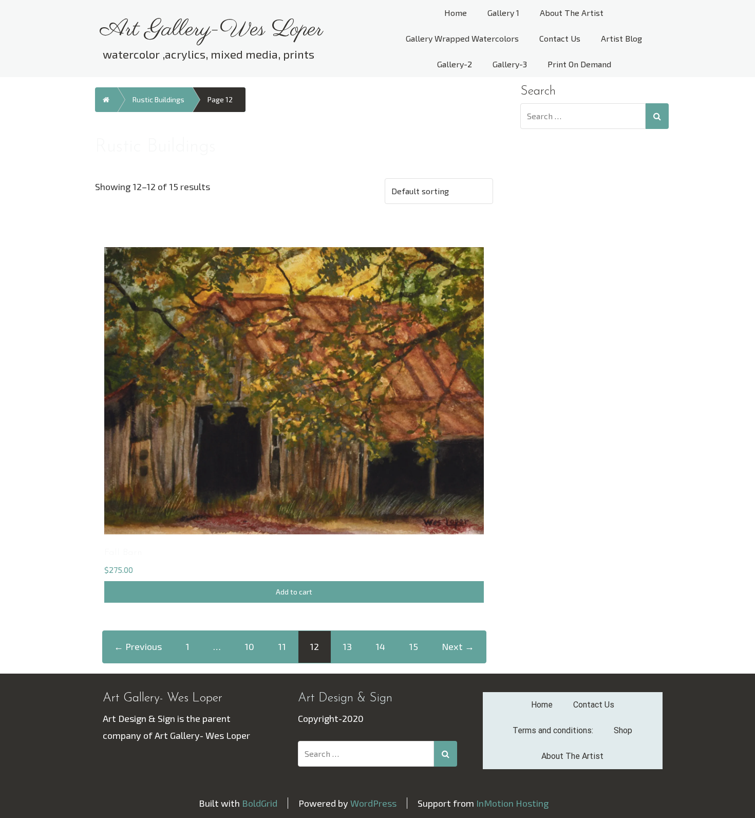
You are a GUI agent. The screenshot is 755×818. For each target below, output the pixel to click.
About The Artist (571, 12)
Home (455, 12)
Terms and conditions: (553, 730)
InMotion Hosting (512, 803)
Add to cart (294, 591)
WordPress (373, 803)
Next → (458, 646)
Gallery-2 (454, 64)
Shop (623, 730)
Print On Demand (579, 64)
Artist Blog (621, 38)
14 (380, 646)
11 (282, 646)
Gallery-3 (510, 64)
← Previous (138, 646)
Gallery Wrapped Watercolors (462, 38)
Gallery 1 (503, 12)
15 (413, 646)
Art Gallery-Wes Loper (211, 30)
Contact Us (559, 38)
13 (347, 646)
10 (249, 646)
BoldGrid (259, 803)
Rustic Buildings (158, 99)
